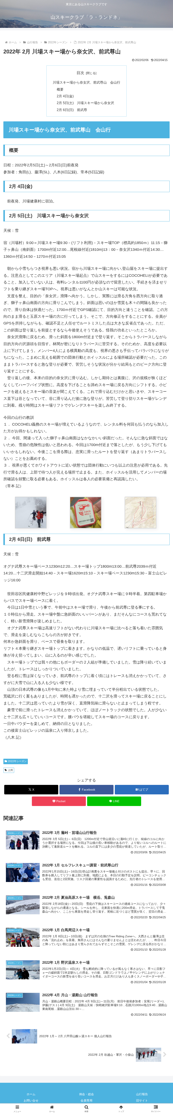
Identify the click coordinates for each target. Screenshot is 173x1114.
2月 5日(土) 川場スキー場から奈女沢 (85, 103)
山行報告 (142, 1094)
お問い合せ (31, 1100)
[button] (160, 757)
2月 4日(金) (65, 96)
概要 (60, 89)
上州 (10, 770)
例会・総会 (86, 1094)
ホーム (31, 1094)
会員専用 (86, 1100)
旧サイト (142, 1100)
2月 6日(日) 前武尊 (72, 110)
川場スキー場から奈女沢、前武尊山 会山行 (86, 82)
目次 (80, 73)
